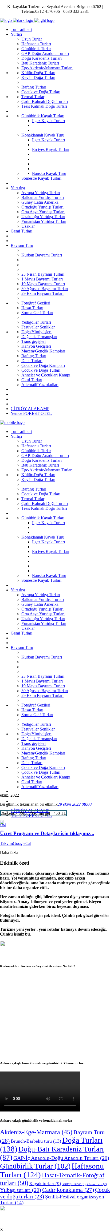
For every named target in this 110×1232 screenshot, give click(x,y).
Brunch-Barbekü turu (36, 1141)
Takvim (6, 843)
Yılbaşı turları (20, 1190)
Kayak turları (45, 1183)
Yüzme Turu (97, 1184)
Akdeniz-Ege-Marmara (36, 1132)
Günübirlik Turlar (35, 1166)
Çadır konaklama (68, 1190)
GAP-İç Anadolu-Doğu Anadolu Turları (61, 1158)
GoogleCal (22, 843)
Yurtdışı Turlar (73, 1184)
